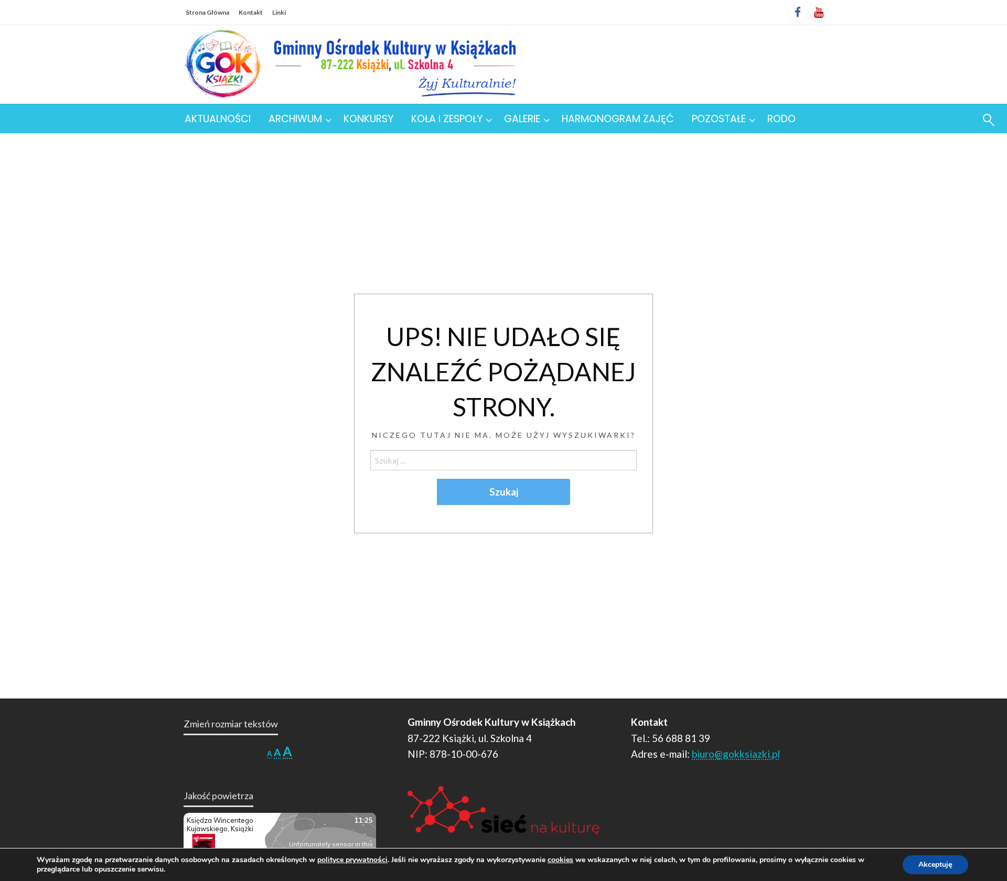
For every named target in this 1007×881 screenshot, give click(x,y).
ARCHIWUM (295, 119)
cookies (560, 860)
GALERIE (522, 119)
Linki (279, 12)
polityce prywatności (352, 860)
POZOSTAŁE (719, 119)
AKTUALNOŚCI (218, 119)
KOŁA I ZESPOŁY (447, 119)
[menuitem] (218, 118)
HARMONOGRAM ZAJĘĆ (618, 119)
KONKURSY (368, 119)
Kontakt (251, 12)
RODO (781, 119)
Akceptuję (935, 864)
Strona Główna (207, 12)
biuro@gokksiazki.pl (736, 754)
